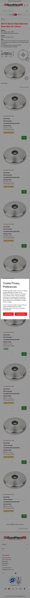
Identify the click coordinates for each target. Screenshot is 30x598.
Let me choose (8, 314)
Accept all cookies (21, 314)
